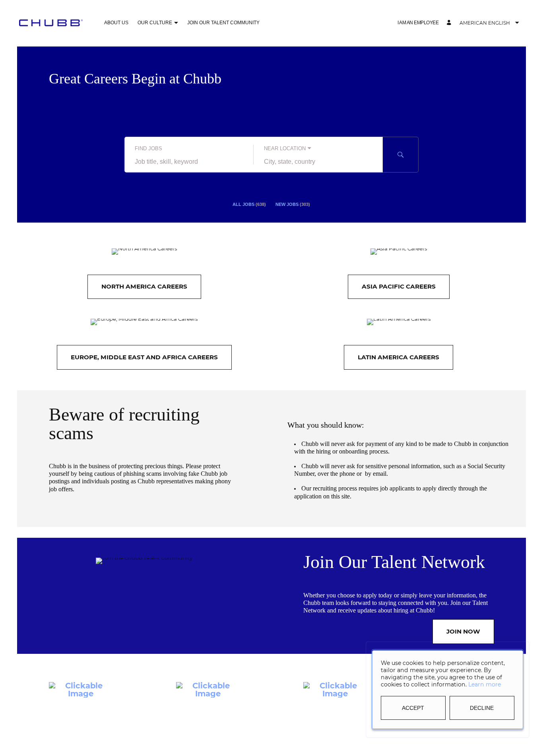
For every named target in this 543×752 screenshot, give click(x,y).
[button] (176, 23)
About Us (116, 22)
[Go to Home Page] (51, 22)
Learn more (484, 684)
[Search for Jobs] (401, 154)
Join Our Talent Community (223, 22)
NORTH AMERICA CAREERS (144, 286)
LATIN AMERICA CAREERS (398, 357)
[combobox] (189, 161)
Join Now (463, 631)
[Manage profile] (450, 22)
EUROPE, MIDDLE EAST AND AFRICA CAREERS (144, 357)
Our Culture (155, 22)
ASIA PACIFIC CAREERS (399, 286)
